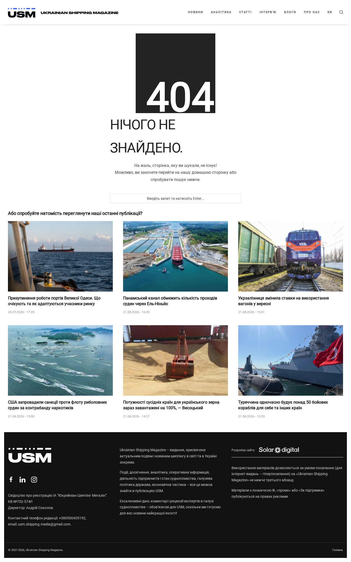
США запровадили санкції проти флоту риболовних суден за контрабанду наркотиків (57, 405)
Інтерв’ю (268, 12)
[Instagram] (34, 480)
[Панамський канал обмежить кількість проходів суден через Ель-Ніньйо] (175, 256)
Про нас (312, 12)
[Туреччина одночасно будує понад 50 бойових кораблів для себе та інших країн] (290, 360)
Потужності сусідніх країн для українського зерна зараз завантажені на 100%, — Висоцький (171, 405)
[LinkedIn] (22, 480)
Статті (245, 12)
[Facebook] (11, 480)
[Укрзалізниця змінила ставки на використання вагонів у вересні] (290, 256)
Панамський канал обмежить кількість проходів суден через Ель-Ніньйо (170, 301)
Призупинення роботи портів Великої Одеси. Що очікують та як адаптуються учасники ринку (54, 301)
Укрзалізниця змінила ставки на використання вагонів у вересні (283, 301)
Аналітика (221, 12)
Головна (337, 550)
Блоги (290, 12)
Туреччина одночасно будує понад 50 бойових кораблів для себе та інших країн (283, 405)
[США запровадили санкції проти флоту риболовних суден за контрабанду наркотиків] (60, 360)
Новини (195, 12)
